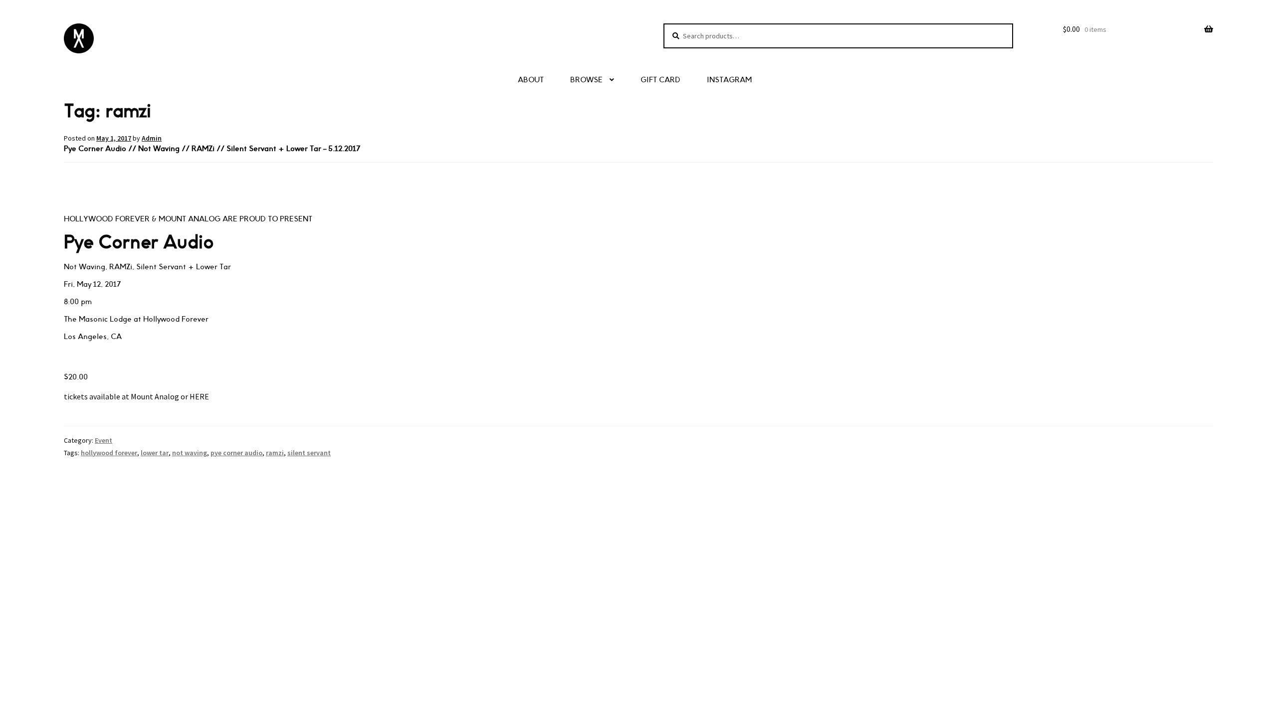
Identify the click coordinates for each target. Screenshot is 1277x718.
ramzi (275, 452)
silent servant (309, 452)
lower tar (155, 452)
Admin (152, 138)
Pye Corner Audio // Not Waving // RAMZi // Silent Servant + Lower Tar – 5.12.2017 (212, 149)
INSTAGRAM (729, 80)
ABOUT (531, 80)
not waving (189, 452)
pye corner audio (236, 452)
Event (103, 440)
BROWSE (586, 80)
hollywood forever (109, 452)
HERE (200, 396)
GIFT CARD (660, 80)
